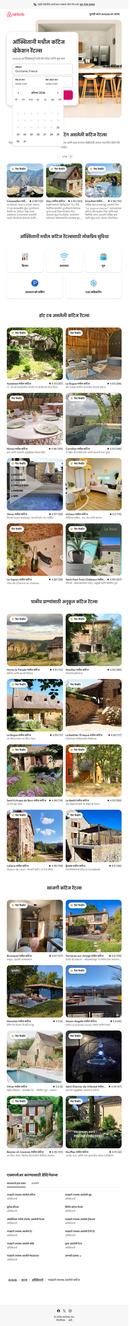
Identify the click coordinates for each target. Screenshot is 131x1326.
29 (58, 134)
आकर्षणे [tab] (35, 1183)
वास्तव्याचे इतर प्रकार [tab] (16, 1183)
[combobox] (42, 71)
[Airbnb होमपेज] (15, 14)
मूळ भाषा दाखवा (87, 4)
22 (58, 127)
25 (31, 134)
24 (24, 134)
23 (18, 134)
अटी (70, 1320)
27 (44, 134)
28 (51, 134)
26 (38, 134)
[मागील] (58, 156)
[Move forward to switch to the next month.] (58, 93)
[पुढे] (70, 156)
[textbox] (27, 84)
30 (18, 141)
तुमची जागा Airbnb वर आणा (104, 14)
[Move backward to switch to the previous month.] (18, 93)
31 (25, 141)
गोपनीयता (60, 1320)
